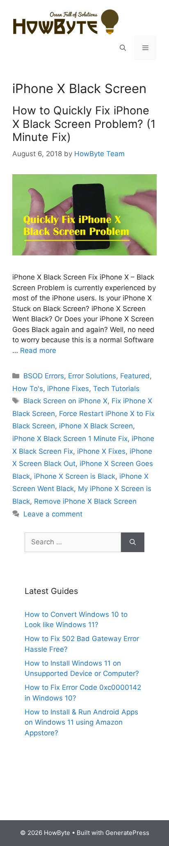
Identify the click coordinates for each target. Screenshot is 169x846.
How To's (27, 388)
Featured (135, 376)
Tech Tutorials (116, 388)
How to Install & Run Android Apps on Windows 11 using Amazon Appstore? (81, 722)
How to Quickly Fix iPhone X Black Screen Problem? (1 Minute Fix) (84, 124)
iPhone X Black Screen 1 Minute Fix (70, 438)
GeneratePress (127, 833)
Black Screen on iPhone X (65, 401)
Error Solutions (92, 376)
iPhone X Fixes (101, 451)
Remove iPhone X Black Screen (85, 501)
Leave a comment (52, 514)
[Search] (132, 542)
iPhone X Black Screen (96, 426)
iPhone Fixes (68, 388)
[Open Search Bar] (123, 48)
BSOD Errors (43, 376)
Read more (38, 350)
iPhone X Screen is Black (74, 476)
